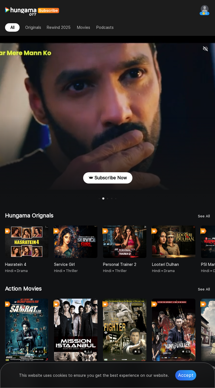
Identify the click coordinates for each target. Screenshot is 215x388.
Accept (185, 375)
